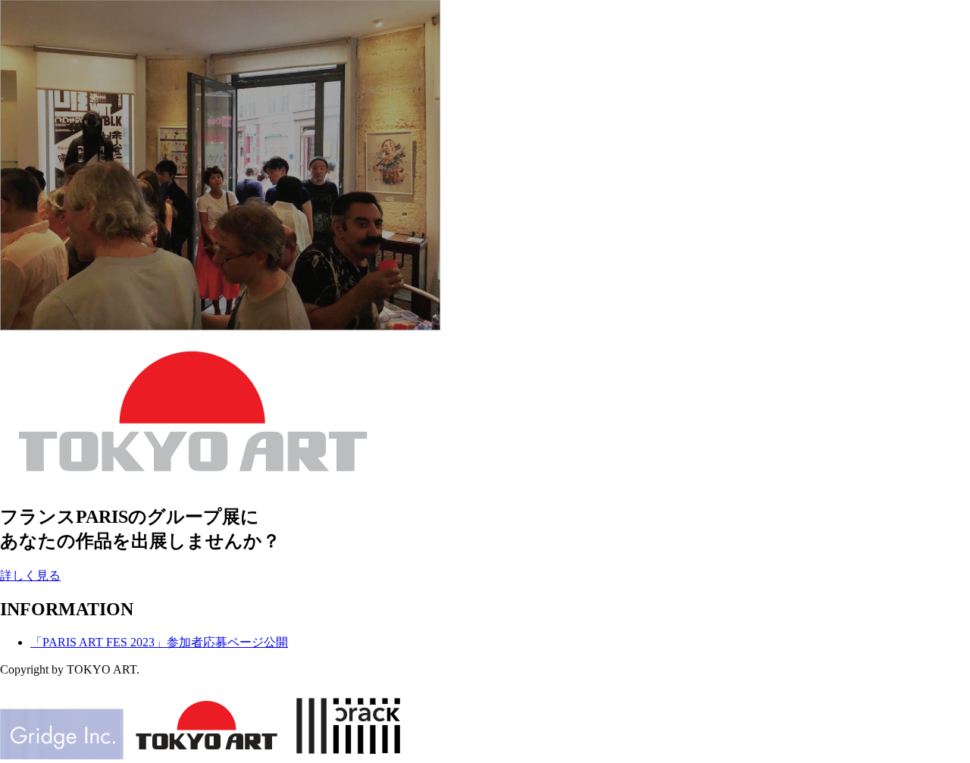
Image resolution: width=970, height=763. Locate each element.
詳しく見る (30, 575)
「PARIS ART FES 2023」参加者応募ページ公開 (159, 642)
